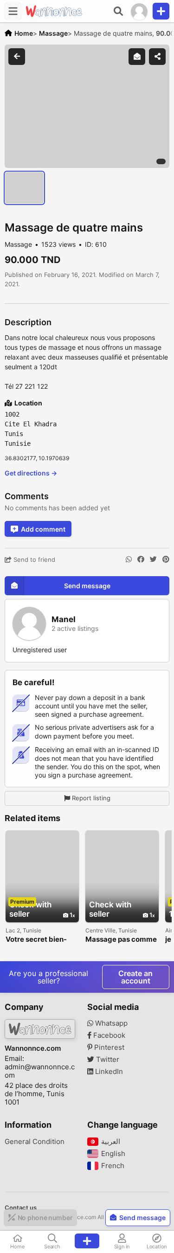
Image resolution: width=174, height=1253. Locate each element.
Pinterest (108, 1047)
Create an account (135, 977)
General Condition (34, 1141)
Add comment (43, 529)
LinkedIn (108, 1071)
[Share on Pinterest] (165, 559)
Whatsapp (110, 1023)
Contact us (21, 1207)
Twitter (106, 1059)
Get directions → (31, 473)
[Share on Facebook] (140, 559)
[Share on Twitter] (153, 559)
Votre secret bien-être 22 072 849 (36, 940)
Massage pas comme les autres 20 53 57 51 (122, 940)
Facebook (108, 1035)
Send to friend (33, 559)
